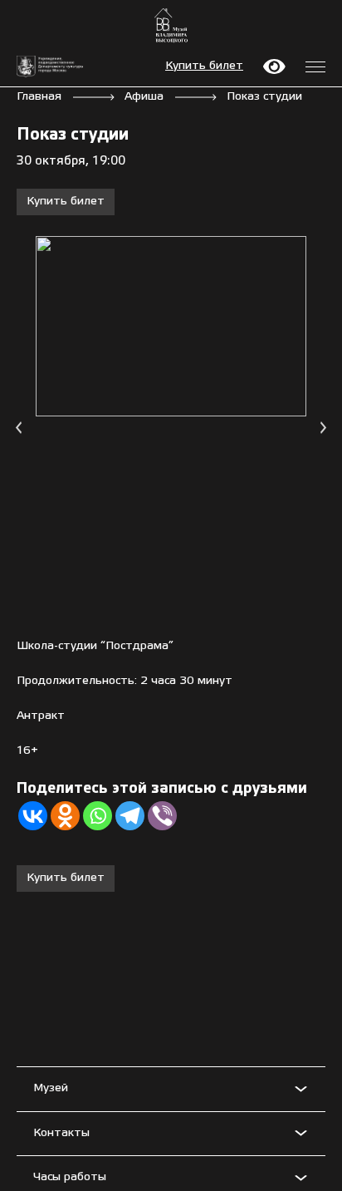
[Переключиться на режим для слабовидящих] (274, 66)
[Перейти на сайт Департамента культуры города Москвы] (50, 67)
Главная (39, 96)
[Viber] (162, 815)
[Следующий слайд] (323, 427)
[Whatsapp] (97, 815)
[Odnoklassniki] (65, 815)
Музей (50, 1088)
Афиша (144, 96)
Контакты (61, 1133)
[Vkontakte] (32, 815)
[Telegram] (129, 815)
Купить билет (204, 66)
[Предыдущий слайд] (18, 427)
